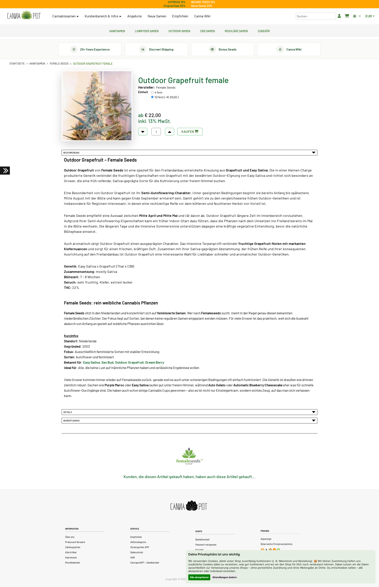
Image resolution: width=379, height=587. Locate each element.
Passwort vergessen (206, 544)
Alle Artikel (70, 552)
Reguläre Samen (236, 30)
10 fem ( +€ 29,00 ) (166, 97)
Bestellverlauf (202, 539)
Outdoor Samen (179, 30)
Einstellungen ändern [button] (225, 577)
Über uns (69, 537)
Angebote (134, 16)
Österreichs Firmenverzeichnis (276, 544)
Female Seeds (59, 63)
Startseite (17, 63)
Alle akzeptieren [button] (199, 577)
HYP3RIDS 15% (177, 2)
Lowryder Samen (147, 30)
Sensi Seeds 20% (201, 5)
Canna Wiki (202, 16)
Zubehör (264, 30)
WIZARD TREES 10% (203, 2)
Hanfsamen (117, 30)
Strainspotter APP (139, 547)
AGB (132, 557)
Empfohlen (180, 16)
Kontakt (199, 550)
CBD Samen (207, 30)
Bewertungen (71, 420)
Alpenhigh (266, 539)
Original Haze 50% (175, 5)
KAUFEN (188, 131)
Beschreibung (71, 152)
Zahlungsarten (72, 547)
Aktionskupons (138, 542)
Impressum (71, 557)
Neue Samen (157, 16)
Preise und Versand (75, 542)
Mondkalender (72, 562)
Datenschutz (136, 552)
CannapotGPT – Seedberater (144, 562)
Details (68, 412)
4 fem (158, 92)
